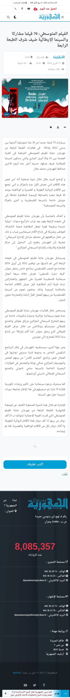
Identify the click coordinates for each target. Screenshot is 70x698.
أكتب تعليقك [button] (35, 464)
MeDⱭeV (17, 673)
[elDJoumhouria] (29, 9)
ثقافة (27, 57)
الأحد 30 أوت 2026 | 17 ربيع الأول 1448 (43, 2)
